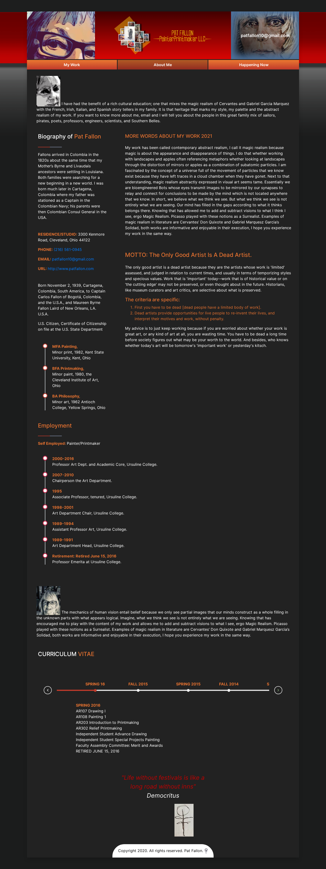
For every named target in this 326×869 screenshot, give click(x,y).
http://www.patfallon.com (71, 268)
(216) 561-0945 (68, 249)
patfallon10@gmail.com (265, 35)
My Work (72, 64)
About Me (163, 64)
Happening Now (253, 64)
